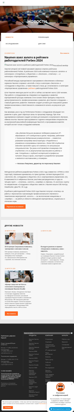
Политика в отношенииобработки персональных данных (9, 384)
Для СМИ (41, 43)
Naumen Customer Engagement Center (32, 382)
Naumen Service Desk (34, 340)
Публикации (43, 37)
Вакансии (65, 342)
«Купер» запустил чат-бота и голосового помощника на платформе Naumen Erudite (15, 287)
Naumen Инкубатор (48, 371)
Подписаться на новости (15, 206)
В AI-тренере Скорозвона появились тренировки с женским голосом (18, 248)
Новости (9, 37)
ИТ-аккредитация (50, 350)
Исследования (12, 43)
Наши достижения (49, 353)
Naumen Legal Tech (33, 387)
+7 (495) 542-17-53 (12, 359)
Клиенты (48, 357)
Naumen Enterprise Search (34, 391)
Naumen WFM (33, 358)
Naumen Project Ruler (33, 361)
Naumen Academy (48, 380)
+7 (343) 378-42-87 (7, 351)
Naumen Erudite (33, 365)
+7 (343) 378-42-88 (7, 362)
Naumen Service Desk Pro (34, 344)
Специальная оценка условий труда (50, 346)
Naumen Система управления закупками (32, 372)
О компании (49, 339)
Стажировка (65, 344)
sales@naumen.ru (6, 353)
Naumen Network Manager (34, 348)
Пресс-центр (49, 359)
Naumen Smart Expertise (33, 395)
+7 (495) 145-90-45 (12, 347)
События (48, 362)
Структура (48, 342)
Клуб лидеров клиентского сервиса (49, 376)
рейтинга (31, 88)
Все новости (64, 53)
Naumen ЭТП (33, 377)
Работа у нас (66, 339)
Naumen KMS (33, 367)
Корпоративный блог (66, 348)
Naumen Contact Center (34, 354)
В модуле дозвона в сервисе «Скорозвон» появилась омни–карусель (52, 249)
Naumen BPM (33, 351)
